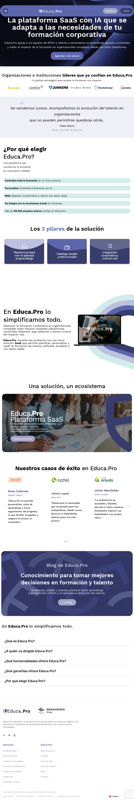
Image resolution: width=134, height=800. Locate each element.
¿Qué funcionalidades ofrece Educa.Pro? (35, 661)
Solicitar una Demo (23, 439)
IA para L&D (8, 777)
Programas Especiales (12, 771)
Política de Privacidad (25, 796)
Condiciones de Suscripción (68, 796)
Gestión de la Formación (13, 761)
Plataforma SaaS (10, 751)
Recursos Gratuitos (49, 766)
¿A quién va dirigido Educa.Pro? (28, 651)
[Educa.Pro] (17, 711)
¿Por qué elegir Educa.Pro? (24, 681)
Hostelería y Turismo (11, 782)
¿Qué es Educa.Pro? (19, 641)
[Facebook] (4, 735)
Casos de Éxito (47, 761)
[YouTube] (9, 735)
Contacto (44, 777)
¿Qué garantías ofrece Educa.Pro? (30, 671)
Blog (42, 771)
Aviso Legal (7, 796)
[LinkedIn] (14, 735)
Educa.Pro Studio (10, 756)
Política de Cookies (45, 796)
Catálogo (44, 756)
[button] (6, 11)
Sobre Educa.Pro (47, 751)
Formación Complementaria (14, 766)
